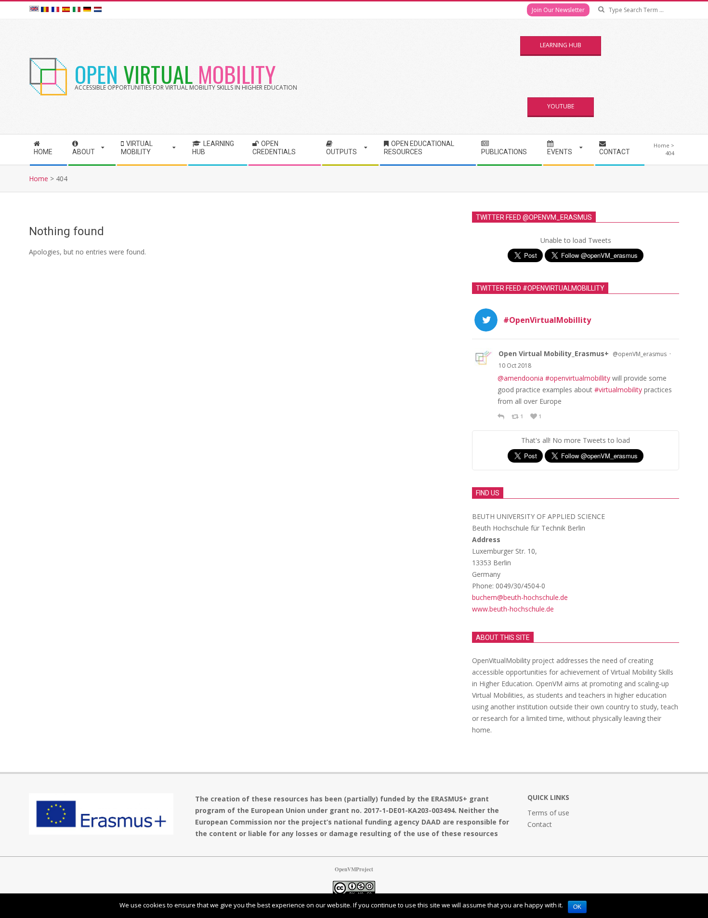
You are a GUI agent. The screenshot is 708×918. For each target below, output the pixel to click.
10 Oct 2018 (514, 365)
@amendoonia (520, 378)
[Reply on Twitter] (502, 416)
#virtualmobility (618, 389)
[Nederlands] (97, 10)
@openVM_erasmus (640, 354)
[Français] (55, 10)
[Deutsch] (87, 10)
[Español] (66, 10)
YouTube (560, 106)
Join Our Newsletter (558, 10)
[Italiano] (76, 10)
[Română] (44, 10)
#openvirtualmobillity (577, 378)
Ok (577, 907)
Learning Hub (560, 45)
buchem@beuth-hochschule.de (520, 597)
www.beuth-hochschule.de (513, 608)
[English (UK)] (34, 10)
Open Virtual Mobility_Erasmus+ (553, 353)
